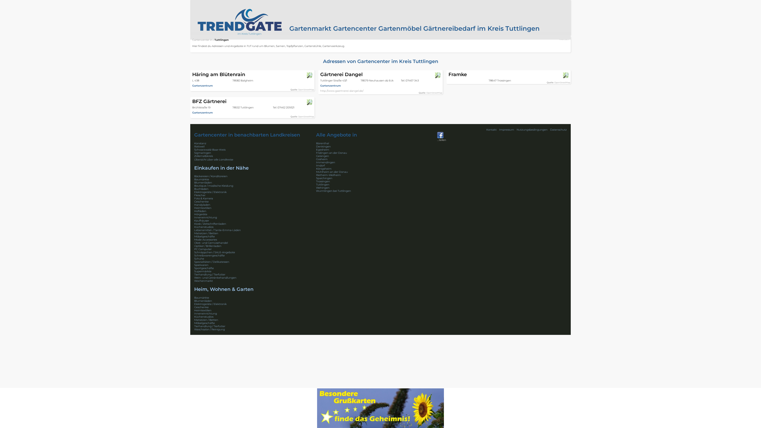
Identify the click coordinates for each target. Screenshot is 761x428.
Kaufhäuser (201, 220)
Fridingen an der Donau (331, 152)
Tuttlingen (322, 184)
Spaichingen (324, 178)
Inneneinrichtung (205, 217)
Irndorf (320, 165)
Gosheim (322, 159)
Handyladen (202, 204)
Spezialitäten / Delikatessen (211, 261)
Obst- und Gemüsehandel (211, 242)
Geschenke (201, 201)
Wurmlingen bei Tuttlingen (333, 190)
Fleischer (200, 195)
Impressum (506, 129)
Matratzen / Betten (206, 233)
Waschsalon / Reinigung (209, 329)
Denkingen (323, 146)
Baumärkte (201, 179)
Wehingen (323, 187)
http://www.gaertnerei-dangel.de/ (341, 90)
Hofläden (200, 211)
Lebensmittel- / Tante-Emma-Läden (217, 230)
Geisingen (322, 156)
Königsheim (324, 168)
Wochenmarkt (203, 280)
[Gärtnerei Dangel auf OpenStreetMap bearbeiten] (437, 75)
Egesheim (322, 149)
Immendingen (325, 162)
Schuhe (199, 258)
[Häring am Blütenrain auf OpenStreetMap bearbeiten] (309, 75)
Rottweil (199, 146)
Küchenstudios (203, 226)
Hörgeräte (200, 214)
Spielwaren (201, 265)
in (202, 39)
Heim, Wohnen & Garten (223, 289)
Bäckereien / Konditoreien (211, 176)
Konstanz (200, 143)
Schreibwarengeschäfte (209, 255)
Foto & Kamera (203, 198)
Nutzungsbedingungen (532, 129)
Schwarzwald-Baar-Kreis (210, 149)
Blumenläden (203, 182)
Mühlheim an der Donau (332, 171)
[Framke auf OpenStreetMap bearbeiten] (565, 75)
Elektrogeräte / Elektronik (210, 192)
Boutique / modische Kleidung (213, 185)
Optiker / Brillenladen (207, 245)
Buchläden (201, 188)
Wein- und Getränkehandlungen (215, 277)
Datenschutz (558, 129)
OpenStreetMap (306, 89)
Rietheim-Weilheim (328, 175)
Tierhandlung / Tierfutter (209, 274)
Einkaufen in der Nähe (221, 168)
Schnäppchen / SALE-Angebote (214, 252)
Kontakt (491, 129)
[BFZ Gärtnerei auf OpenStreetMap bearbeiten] (309, 102)
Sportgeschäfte (204, 268)
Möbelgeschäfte (204, 236)
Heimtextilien (202, 207)
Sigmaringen (202, 152)
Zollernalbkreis (203, 156)
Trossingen (323, 181)
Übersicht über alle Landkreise (213, 159)
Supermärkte (202, 271)
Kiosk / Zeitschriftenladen (210, 223)
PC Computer (203, 249)
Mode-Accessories (205, 239)
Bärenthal (322, 143)
